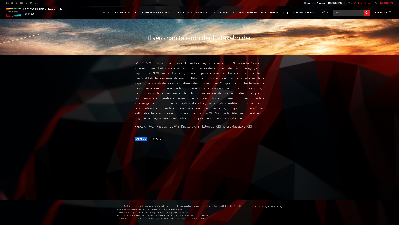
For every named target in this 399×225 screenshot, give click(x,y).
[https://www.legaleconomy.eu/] (35, 3)
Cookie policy (276, 206)
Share (143, 139)
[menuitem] (106, 12)
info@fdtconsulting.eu (361, 3)
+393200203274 (386, 3)
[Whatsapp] (26, 3)
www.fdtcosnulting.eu (127, 212)
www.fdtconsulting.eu (160, 206)
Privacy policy (261, 206)
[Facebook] (7, 3)
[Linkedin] (31, 3)
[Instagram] (17, 3)
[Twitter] (12, 3)
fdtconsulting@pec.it (151, 212)
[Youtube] (21, 3)
